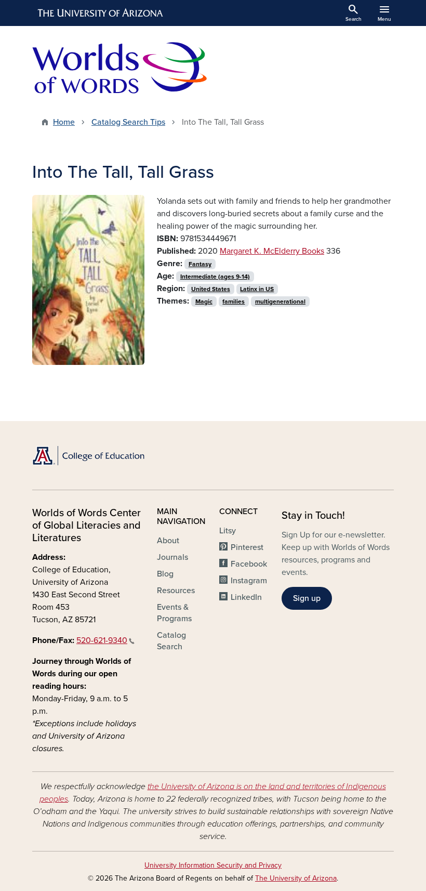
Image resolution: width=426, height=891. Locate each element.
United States (210, 289)
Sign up (307, 598)
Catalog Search (171, 641)
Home (64, 122)
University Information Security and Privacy (213, 865)
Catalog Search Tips (128, 122)
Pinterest (247, 547)
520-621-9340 (101, 640)
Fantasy (200, 264)
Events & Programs (174, 613)
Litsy (227, 531)
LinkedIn (246, 597)
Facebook (249, 564)
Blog (165, 574)
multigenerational (280, 301)
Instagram (249, 580)
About (168, 540)
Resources (176, 590)
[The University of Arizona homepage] (101, 13)
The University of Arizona (296, 878)
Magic (203, 301)
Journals (172, 557)
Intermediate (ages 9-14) (215, 276)
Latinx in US (257, 289)
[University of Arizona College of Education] (88, 455)
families (233, 301)
